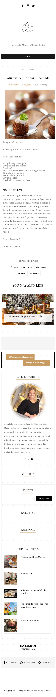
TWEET (29, 267)
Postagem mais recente (21, 357)
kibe (23, 70)
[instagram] (28, 6)
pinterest (47, 663)
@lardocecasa (28, 649)
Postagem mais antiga (35, 363)
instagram (29, 663)
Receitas (29, 70)
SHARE (16, 267)
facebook (11, 663)
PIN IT (23, 273)
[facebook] (22, 6)
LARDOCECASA (15, 85)
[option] (28, 310)
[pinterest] (33, 6)
